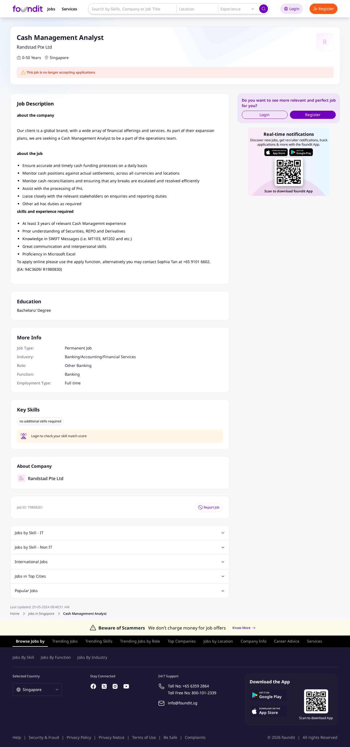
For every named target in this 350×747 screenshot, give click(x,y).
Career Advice (286, 641)
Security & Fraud (44, 737)
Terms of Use (144, 737)
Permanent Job (78, 348)
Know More (241, 628)
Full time (73, 383)
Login (294, 8)
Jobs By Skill (23, 657)
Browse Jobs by (30, 641)
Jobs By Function (56, 657)
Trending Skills (98, 641)
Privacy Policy (79, 737)
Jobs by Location (218, 641)
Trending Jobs (65, 641)
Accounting (91, 356)
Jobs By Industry (92, 657)
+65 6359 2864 (196, 686)
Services (69, 8)
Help (17, 737)
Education (29, 301)
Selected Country (26, 676)
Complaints (195, 737)
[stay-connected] (93, 686)
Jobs (51, 8)
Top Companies (182, 641)
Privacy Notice (111, 737)
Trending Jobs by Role (140, 641)
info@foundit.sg (182, 702)
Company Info (253, 641)
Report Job (211, 507)
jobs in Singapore (41, 613)
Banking (72, 356)
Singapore (59, 57)
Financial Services (119, 356)
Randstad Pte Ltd (34, 47)
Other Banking (78, 365)
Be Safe (170, 737)
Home (14, 613)
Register (326, 8)
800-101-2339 (204, 692)
